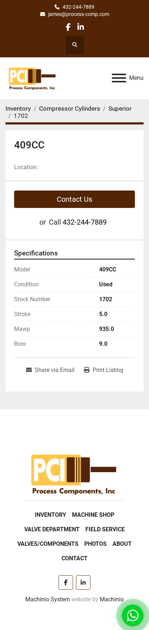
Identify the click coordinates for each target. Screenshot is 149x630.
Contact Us (74, 199)
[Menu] (119, 78)
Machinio (112, 599)
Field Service (105, 529)
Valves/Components (47, 543)
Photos (95, 543)
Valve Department (52, 529)
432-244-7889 (78, 7)
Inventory (50, 514)
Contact (74, 558)
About (122, 543)
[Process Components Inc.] (74, 473)
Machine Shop (93, 514)
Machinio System (47, 599)
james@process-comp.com (78, 14)
